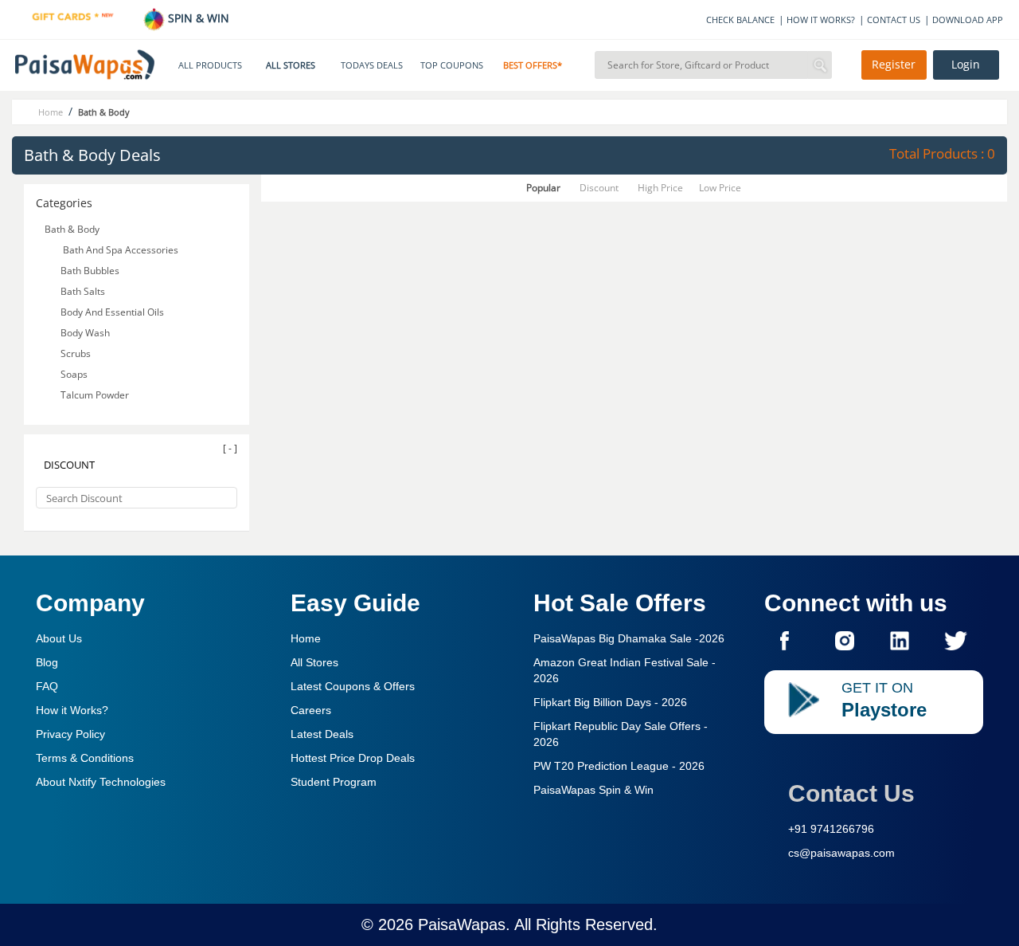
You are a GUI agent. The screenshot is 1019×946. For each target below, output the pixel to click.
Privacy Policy (70, 734)
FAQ (47, 686)
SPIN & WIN (197, 18)
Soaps (75, 374)
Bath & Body (72, 229)
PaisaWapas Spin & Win (593, 789)
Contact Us (851, 793)
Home (306, 638)
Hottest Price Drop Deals (353, 758)
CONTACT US (893, 20)
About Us (59, 638)
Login (965, 64)
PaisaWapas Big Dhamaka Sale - (628, 638)
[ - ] (230, 448)
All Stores (314, 662)
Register (894, 64)
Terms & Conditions (85, 758)
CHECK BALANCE (740, 20)
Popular (543, 187)
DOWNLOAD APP (967, 20)
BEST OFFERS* (532, 65)
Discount (599, 187)
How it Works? (72, 710)
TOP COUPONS (451, 65)
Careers (311, 710)
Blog (47, 662)
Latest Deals (322, 734)
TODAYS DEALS (372, 65)
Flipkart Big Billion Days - (610, 702)
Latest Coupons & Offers (353, 686)
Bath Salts (84, 291)
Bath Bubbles (91, 270)
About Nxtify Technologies (101, 781)
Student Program (334, 781)
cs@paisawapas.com (841, 852)
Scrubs (77, 353)
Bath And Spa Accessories (119, 250)
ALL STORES (290, 65)
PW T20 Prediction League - (619, 766)
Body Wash (86, 333)
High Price (660, 187)
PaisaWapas (462, 924)
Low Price (720, 187)
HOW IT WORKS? (821, 20)
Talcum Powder (96, 395)
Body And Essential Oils (113, 312)
